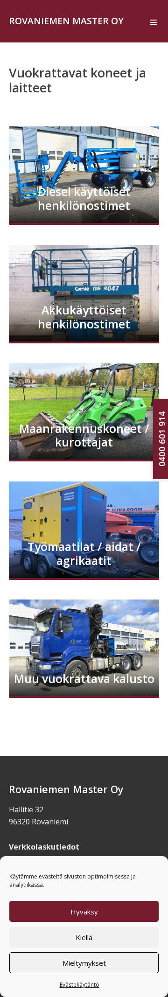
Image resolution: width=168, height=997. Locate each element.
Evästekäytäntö (79, 985)
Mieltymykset (84, 963)
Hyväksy (84, 911)
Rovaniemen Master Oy (66, 20)
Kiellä (84, 937)
